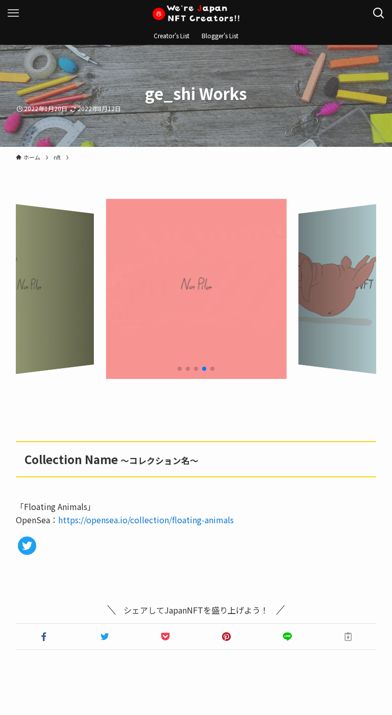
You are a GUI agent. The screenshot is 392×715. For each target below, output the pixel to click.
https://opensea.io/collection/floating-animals (146, 520)
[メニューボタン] (13, 13)
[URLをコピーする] (348, 636)
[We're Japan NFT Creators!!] (196, 13)
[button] (44, 636)
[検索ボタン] (378, 13)
